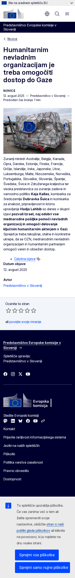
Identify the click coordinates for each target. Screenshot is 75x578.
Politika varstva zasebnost (23, 462)
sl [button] (47, 13)
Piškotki (9, 454)
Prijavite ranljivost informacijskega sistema (34, 437)
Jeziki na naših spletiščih (21, 445)
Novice (12, 39)
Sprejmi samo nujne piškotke (43, 567)
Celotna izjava (24, 259)
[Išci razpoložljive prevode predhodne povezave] (38, 259)
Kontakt (9, 429)
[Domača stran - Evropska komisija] (13, 13)
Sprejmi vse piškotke (37, 555)
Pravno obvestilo (16, 471)
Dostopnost (12, 479)
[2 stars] (11, 310)
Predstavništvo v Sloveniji (22, 285)
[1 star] (8, 310)
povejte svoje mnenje (25, 322)
